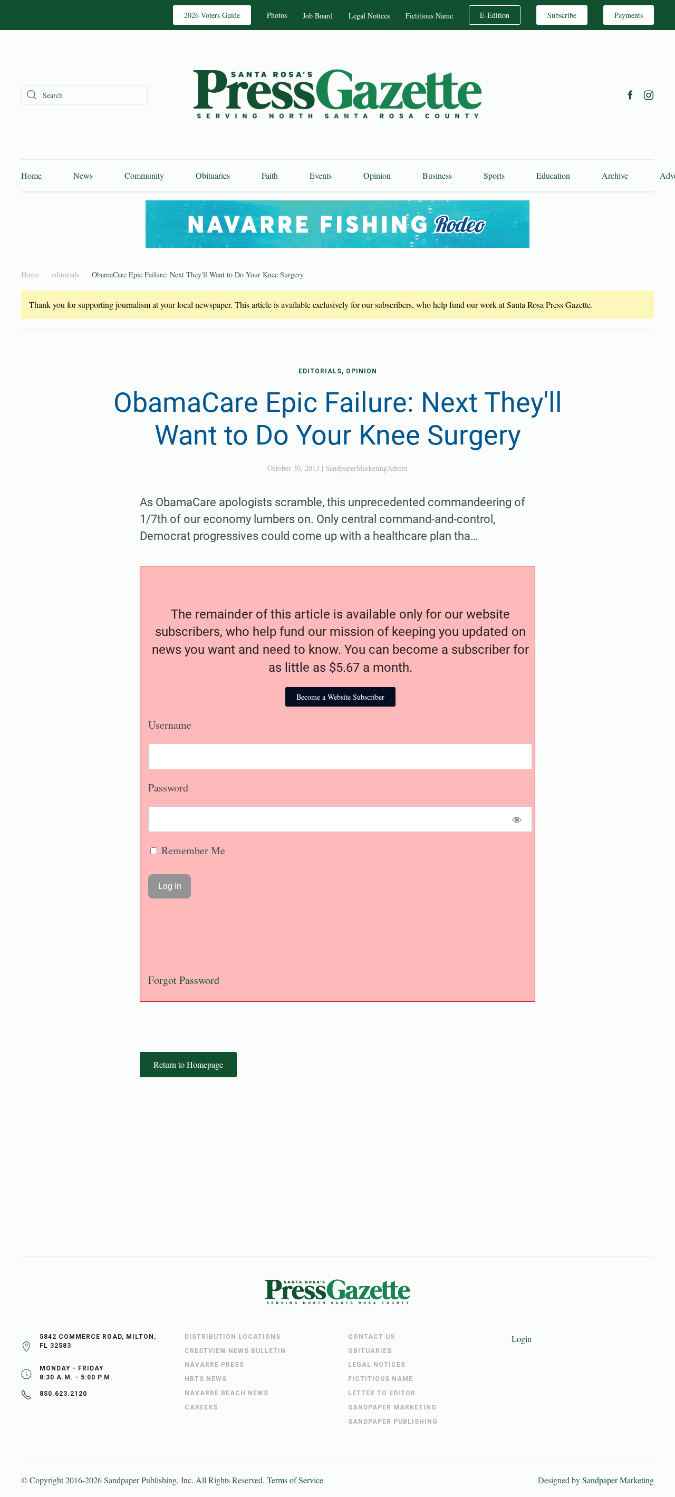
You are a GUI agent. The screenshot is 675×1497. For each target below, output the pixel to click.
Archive (615, 175)
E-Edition (494, 15)
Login (522, 1338)
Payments (628, 15)
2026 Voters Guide (212, 15)
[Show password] (517, 819)
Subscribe (561, 15)
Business (437, 175)
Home (31, 175)
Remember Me (192, 850)
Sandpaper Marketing (618, 1479)
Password (168, 787)
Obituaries (213, 175)
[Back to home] (337, 94)
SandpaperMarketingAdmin (366, 468)
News (83, 175)
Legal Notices (369, 16)
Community (144, 175)
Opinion (377, 175)
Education (553, 175)
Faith (270, 175)
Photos (277, 15)
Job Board (318, 16)
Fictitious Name (429, 16)
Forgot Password (183, 980)
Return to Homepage (188, 1064)
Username (169, 725)
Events (321, 175)
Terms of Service (295, 1479)
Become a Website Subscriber (340, 697)
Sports (494, 175)
